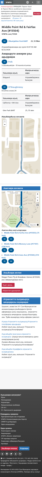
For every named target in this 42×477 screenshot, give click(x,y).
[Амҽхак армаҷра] (37, 197)
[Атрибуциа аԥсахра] (37, 225)
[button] (27, 2)
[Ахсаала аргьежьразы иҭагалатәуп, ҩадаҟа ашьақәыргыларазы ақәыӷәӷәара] (37, 200)
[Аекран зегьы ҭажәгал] (37, 204)
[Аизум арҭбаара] (37, 194)
